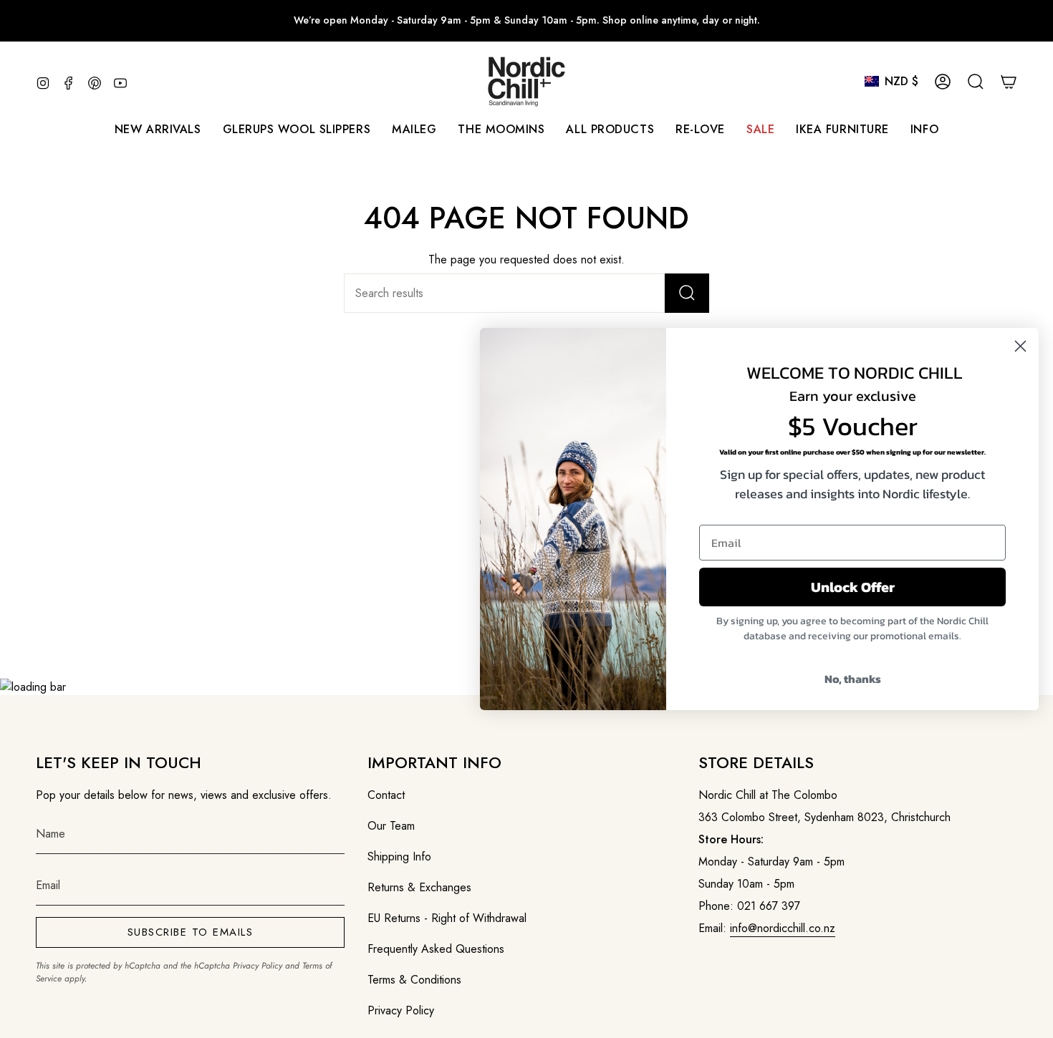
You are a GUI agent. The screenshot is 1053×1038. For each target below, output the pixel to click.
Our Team (391, 826)
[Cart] (1008, 81)
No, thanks (852, 678)
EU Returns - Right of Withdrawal (446, 918)
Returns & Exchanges (419, 887)
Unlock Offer (853, 587)
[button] (414, 129)
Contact (386, 795)
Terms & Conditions (414, 979)
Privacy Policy (257, 965)
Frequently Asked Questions (435, 949)
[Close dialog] (1020, 346)
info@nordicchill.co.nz (782, 928)
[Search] (687, 293)
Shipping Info (399, 856)
